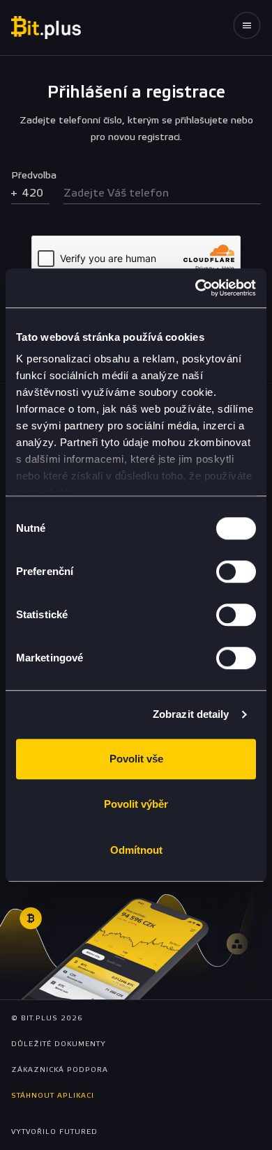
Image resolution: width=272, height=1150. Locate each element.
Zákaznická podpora (59, 1070)
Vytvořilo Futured (54, 1132)
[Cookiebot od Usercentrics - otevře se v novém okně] (195, 288)
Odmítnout (136, 850)
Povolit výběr (136, 804)
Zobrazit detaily (191, 714)
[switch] (236, 571)
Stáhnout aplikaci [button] (52, 1095)
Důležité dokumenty (58, 1044)
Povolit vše (136, 759)
